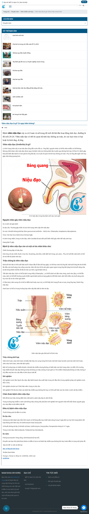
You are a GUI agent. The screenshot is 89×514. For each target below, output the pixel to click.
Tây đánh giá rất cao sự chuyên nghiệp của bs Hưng (28, 62)
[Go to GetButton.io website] (83, 511)
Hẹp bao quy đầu (18, 79)
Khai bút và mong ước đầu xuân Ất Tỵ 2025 (26, 44)
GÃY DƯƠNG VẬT (18, 97)
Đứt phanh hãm (17, 105)
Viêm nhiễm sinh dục (27, 11)
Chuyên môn (15, 11)
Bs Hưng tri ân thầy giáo (20, 114)
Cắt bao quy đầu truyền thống (21, 53)
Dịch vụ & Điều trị (53, 477)
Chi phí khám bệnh (54, 485)
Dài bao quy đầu (17, 70)
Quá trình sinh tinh (18, 35)
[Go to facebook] (84, 507)
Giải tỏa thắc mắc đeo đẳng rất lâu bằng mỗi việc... (28, 88)
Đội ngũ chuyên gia (54, 481)
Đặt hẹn (84, 1)
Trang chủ (6, 11)
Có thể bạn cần (10, 31)
